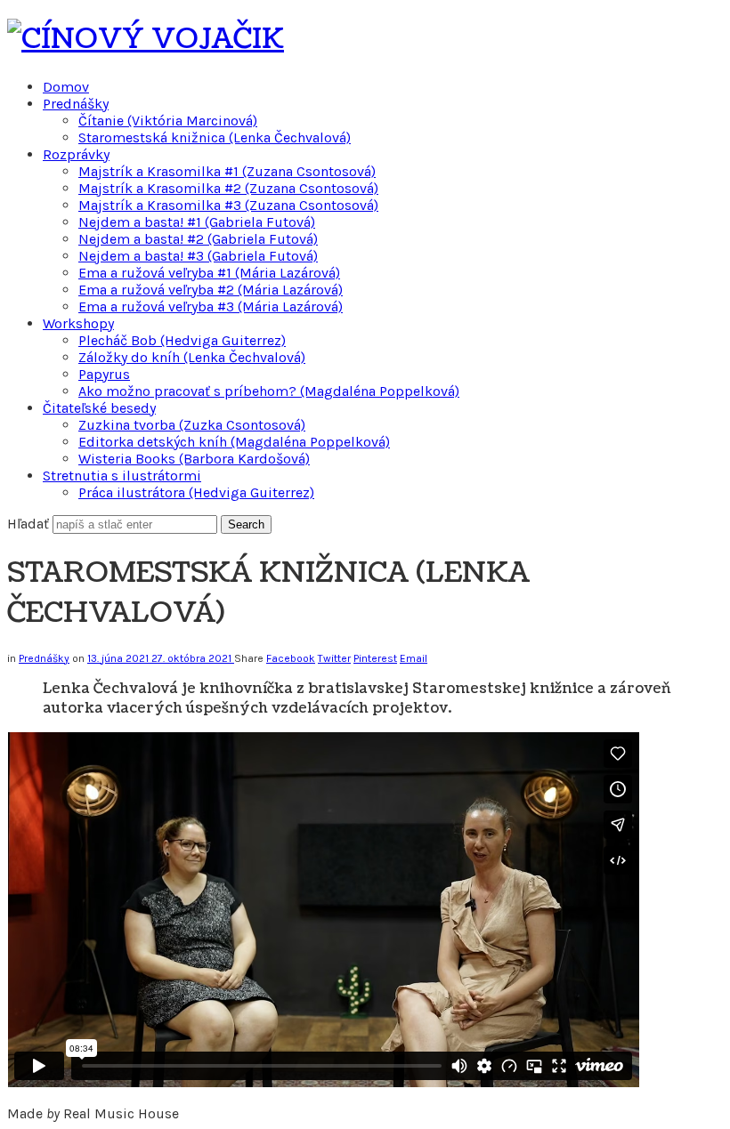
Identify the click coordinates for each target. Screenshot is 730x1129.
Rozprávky (76, 154)
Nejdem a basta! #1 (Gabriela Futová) (196, 222)
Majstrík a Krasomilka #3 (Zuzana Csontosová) (228, 205)
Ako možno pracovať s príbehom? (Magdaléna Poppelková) (268, 391)
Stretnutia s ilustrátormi (122, 475)
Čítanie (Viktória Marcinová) (167, 120)
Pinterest (375, 658)
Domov (66, 86)
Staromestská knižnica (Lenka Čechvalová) (214, 137)
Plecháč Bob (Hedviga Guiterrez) (182, 340)
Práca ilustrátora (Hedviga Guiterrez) (196, 492)
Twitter (334, 658)
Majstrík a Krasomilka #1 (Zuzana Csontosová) (227, 171)
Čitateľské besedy (99, 407)
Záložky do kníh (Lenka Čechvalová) (191, 357)
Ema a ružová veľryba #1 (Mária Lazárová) (209, 272)
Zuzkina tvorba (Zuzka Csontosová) (191, 424)
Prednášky (76, 103)
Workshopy (78, 323)
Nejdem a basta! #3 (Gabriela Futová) (198, 255)
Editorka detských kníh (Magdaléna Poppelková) (234, 441)
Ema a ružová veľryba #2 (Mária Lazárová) (210, 289)
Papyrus (104, 374)
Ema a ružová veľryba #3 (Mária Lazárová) (210, 306)
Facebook (290, 658)
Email (413, 658)
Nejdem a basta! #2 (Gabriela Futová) (198, 238)
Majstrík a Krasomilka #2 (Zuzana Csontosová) (228, 188)
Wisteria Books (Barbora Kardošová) (194, 458)
